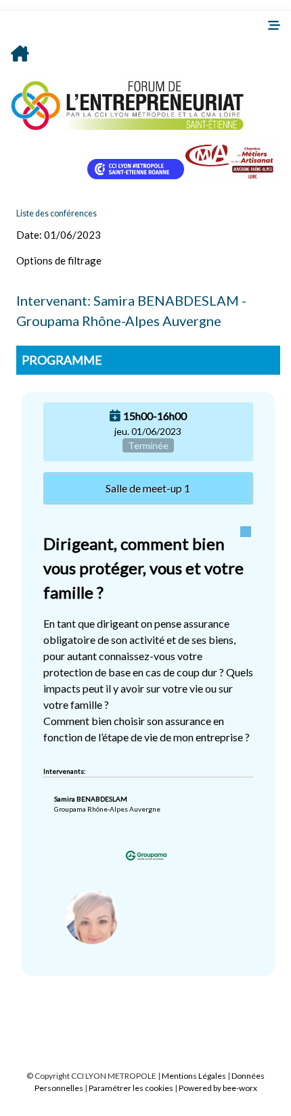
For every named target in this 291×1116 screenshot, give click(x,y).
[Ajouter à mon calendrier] (115, 415)
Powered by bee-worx (218, 1088)
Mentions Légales (194, 1076)
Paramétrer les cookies (131, 1088)
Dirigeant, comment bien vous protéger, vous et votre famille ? (143, 568)
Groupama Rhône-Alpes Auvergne (107, 809)
